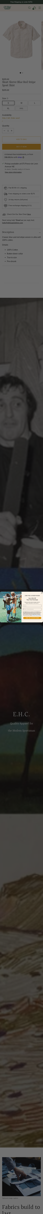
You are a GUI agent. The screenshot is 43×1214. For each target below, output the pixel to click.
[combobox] (24, 609)
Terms (40, 615)
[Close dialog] (41, 593)
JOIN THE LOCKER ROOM (32, 617)
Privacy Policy (35, 615)
